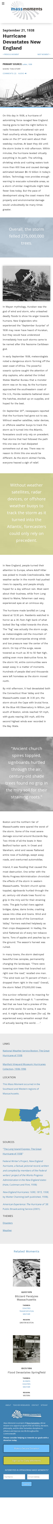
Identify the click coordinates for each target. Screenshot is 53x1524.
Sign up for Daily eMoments (26, 1460)
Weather (7, 1230)
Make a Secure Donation (26, 1448)
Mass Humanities (33, 1423)
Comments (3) (9, 73)
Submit (27, 1484)
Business (26, 1381)
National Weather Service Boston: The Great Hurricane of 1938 (26, 1053)
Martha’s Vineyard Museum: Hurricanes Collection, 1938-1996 (24, 1067)
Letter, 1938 (27, 64)
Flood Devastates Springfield (26, 1372)
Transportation (26, 1311)
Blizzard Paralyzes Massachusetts (26, 1298)
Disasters (8, 1222)
